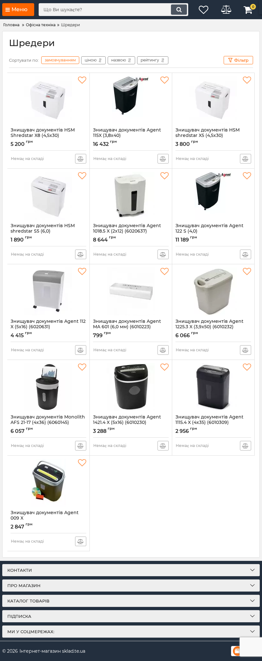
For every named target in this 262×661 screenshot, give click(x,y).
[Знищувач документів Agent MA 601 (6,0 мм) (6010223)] (131, 291)
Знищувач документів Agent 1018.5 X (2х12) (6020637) (127, 231)
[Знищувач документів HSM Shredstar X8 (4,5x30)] (48, 100)
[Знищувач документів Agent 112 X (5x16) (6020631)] (48, 291)
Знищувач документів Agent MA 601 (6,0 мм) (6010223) (127, 327)
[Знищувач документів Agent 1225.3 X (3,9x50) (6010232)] (213, 291)
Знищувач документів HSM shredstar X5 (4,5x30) (208, 135)
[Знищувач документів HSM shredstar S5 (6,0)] (48, 196)
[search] (179, 9)
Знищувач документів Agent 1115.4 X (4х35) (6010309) (209, 422)
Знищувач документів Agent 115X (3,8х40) (127, 135)
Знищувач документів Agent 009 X (45, 518)
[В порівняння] (80, 158)
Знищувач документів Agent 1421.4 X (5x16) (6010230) (127, 422)
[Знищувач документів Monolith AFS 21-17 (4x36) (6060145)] (48, 387)
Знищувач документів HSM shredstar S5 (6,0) (43, 231)
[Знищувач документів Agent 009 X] (48, 483)
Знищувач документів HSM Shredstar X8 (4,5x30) (43, 135)
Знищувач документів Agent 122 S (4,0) (209, 231)
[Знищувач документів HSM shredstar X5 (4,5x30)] (213, 100)
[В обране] (82, 80)
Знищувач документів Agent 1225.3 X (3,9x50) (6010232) (209, 327)
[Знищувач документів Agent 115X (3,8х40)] (131, 100)
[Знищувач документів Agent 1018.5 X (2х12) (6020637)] (131, 196)
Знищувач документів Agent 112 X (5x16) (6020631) (48, 327)
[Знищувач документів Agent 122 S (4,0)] (213, 196)
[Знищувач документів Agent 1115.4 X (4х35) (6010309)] (213, 387)
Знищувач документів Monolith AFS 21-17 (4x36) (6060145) (48, 422)
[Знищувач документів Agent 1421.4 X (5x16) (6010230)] (131, 387)
